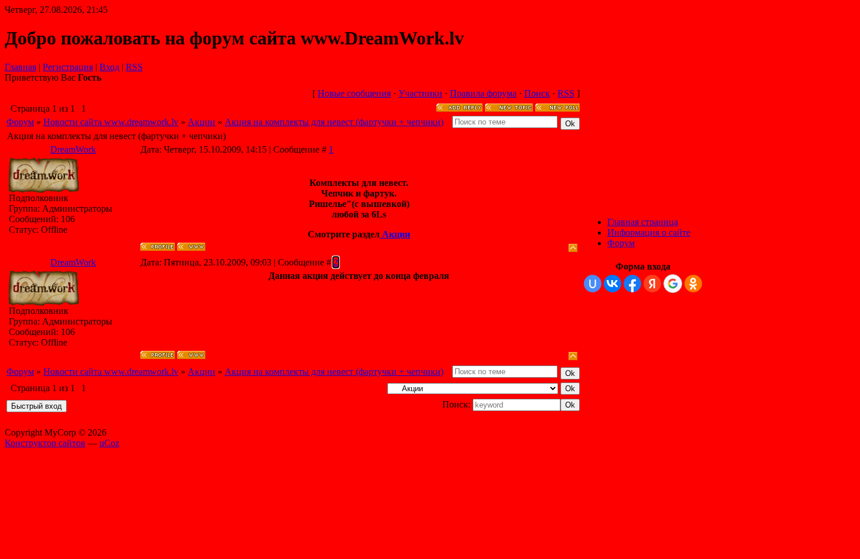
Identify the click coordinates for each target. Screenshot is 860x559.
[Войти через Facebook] (632, 283)
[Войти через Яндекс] (652, 283)
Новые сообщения (354, 93)
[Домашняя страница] (191, 247)
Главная (20, 67)
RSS (134, 67)
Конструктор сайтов (45, 443)
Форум (20, 122)
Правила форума (483, 93)
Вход (109, 67)
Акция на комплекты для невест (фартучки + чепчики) (334, 122)
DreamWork (73, 149)
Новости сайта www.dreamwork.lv (110, 122)
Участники (420, 93)
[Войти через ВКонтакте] (612, 283)
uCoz (109, 443)
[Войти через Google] (672, 283)
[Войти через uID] (592, 283)
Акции (201, 122)
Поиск (537, 93)
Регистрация (68, 67)
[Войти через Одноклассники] (693, 283)
